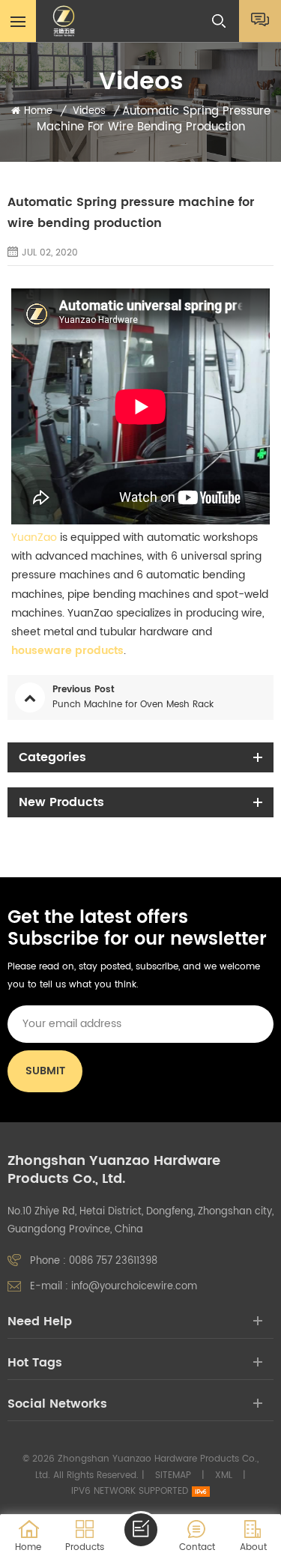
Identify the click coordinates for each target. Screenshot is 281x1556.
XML (223, 1475)
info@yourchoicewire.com (134, 1287)
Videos (89, 111)
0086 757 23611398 (113, 1261)
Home (38, 111)
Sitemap (173, 1475)
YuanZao (34, 537)
